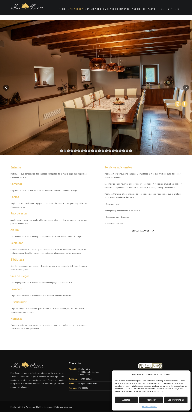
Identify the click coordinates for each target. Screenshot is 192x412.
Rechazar (151, 399)
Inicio (62, 9)
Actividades (93, 9)
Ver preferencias (176, 399)
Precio (136, 9)
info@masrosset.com (87, 383)
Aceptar (126, 399)
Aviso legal (30, 407)
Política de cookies (149, 406)
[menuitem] (163, 7)
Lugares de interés (116, 9)
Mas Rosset (75, 9)
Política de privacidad (63, 407)
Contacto (149, 9)
